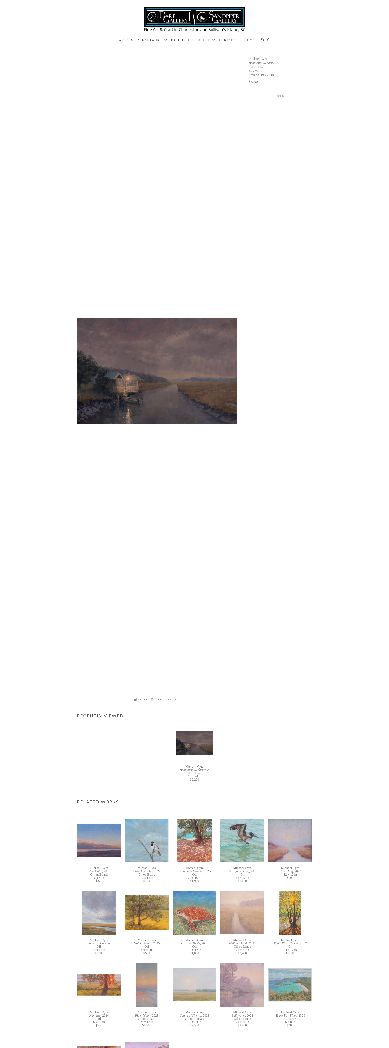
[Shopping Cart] (268, 39)
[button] (152, 40)
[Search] (262, 39)
